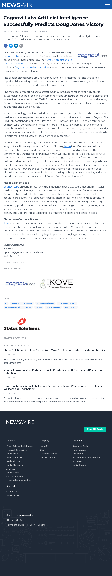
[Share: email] (21, 46)
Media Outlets (79, 465)
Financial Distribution (16, 450)
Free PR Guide (95, 429)
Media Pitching (13, 461)
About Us (44, 446)
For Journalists (79, 450)
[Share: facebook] (5, 46)
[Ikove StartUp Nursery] (56, 283)
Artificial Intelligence (45, 303)
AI (6, 303)
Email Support (13, 495)
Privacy (31, 525)
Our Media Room (48, 457)
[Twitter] (12, 520)
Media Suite (12, 453)
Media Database (14, 457)
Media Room (12, 472)
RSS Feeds (77, 461)
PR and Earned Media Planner (87, 457)
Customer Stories (48, 453)
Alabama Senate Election (22, 303)
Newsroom (77, 453)
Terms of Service (15, 525)
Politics (39, 307)
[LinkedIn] (17, 520)
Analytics (10, 469)
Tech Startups (70, 307)
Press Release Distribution (19, 446)
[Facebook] (8, 520)
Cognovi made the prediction (32, 67)
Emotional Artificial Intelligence (18, 307)
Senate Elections (53, 307)
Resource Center (80, 446)
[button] (107, 5)
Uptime (42, 525)
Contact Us (11, 491)
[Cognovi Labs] (92, 55)
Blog (42, 450)
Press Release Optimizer (18, 480)
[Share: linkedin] (16, 46)
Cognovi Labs (11, 56)
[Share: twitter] (11, 46)
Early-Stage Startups (66, 303)
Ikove (67, 146)
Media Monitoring (14, 465)
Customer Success (15, 476)
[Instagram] (21, 520)
